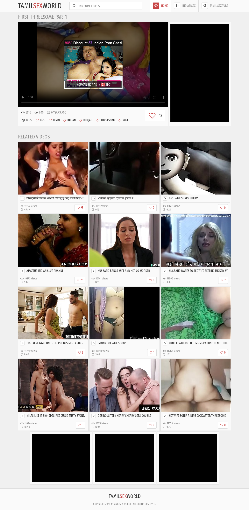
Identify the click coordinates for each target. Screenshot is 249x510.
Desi (42, 120)
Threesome (108, 120)
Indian (71, 120)
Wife (125, 120)
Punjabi (88, 120)
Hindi (56, 120)
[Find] (74, 6)
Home (164, 6)
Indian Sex (189, 6)
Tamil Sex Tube (219, 6)
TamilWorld (40, 6)
